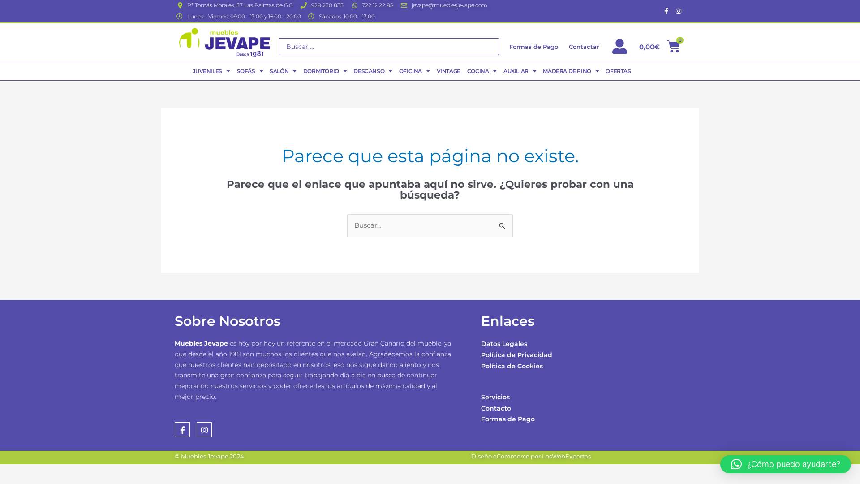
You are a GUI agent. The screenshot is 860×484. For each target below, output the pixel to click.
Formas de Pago (508, 419)
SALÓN (279, 71)
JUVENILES (207, 71)
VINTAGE (448, 71)
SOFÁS (246, 71)
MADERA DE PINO (567, 71)
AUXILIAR (516, 71)
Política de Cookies (512, 366)
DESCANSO (368, 71)
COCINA (478, 71)
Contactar (584, 46)
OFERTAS (618, 71)
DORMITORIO (321, 71)
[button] (785, 464)
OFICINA (410, 71)
